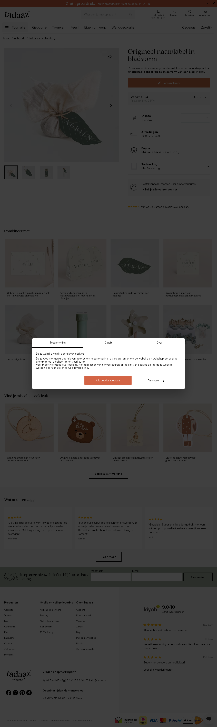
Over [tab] (159, 342)
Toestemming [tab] (58, 342)
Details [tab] (109, 342)
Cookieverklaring (78, 367)
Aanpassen (154, 380)
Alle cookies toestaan (108, 380)
